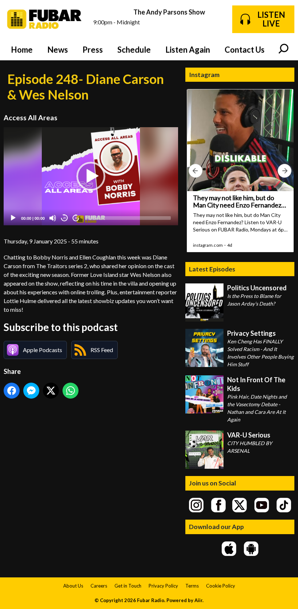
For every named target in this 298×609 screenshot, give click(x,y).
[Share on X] (51, 391)
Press (92, 50)
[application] (91, 176)
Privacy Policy (163, 586)
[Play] (13, 218)
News (57, 50)
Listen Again (187, 50)
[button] (90, 176)
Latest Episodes (212, 269)
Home (22, 50)
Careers (98, 586)
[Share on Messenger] (31, 391)
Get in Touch (127, 586)
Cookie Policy (220, 586)
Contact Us (245, 50)
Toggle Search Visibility (283, 49)
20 (64, 218)
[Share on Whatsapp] (70, 391)
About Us (73, 586)
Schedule (134, 50)
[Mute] (52, 218)
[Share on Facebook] (12, 391)
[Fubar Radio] (45, 19)
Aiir (198, 600)
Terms (192, 586)
